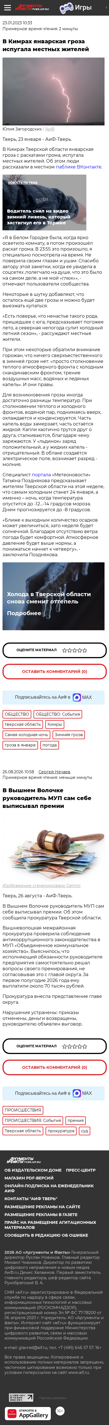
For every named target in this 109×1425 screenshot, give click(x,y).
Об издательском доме (32, 1170)
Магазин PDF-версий (29, 1178)
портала (41, 474)
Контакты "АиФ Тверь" (30, 1198)
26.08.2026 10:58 (18, 771)
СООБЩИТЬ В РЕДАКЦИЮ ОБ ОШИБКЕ (46, 1235)
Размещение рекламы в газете (40, 1214)
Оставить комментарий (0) (54, 671)
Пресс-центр (81, 1170)
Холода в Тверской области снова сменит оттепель (49, 598)
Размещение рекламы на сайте (42, 1206)
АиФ (49, 129)
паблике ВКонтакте (78, 167)
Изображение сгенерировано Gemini (41, 885)
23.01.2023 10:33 (17, 22)
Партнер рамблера (52, 1398)
